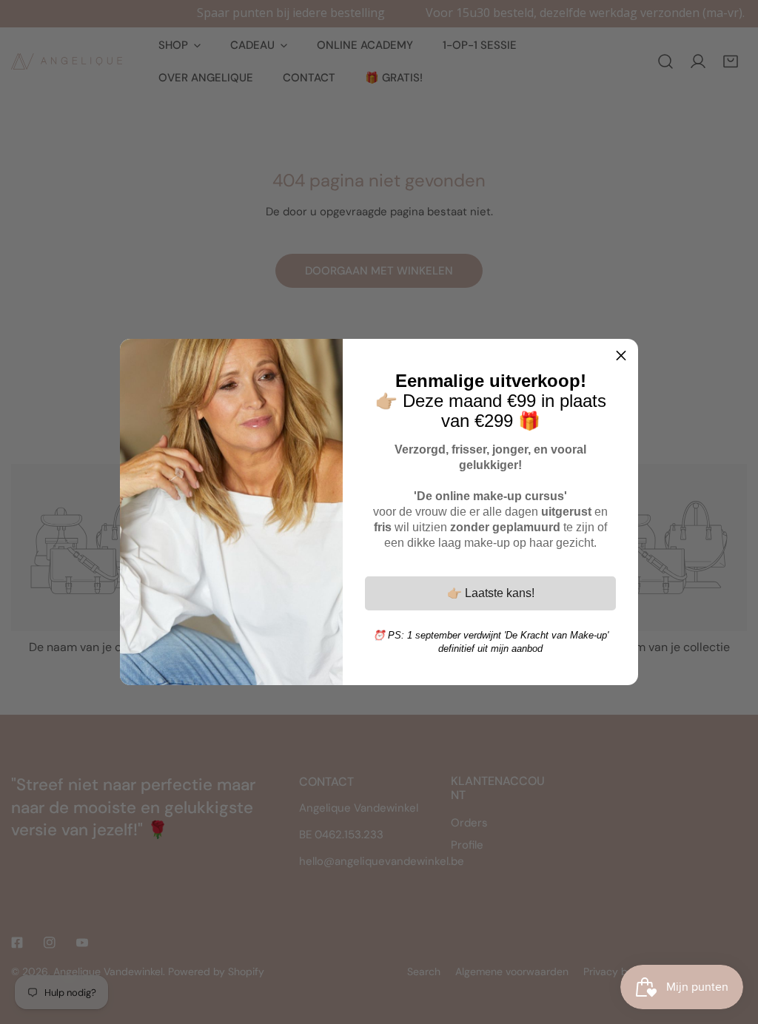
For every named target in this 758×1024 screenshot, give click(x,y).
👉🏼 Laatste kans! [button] (490, 593)
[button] (621, 356)
